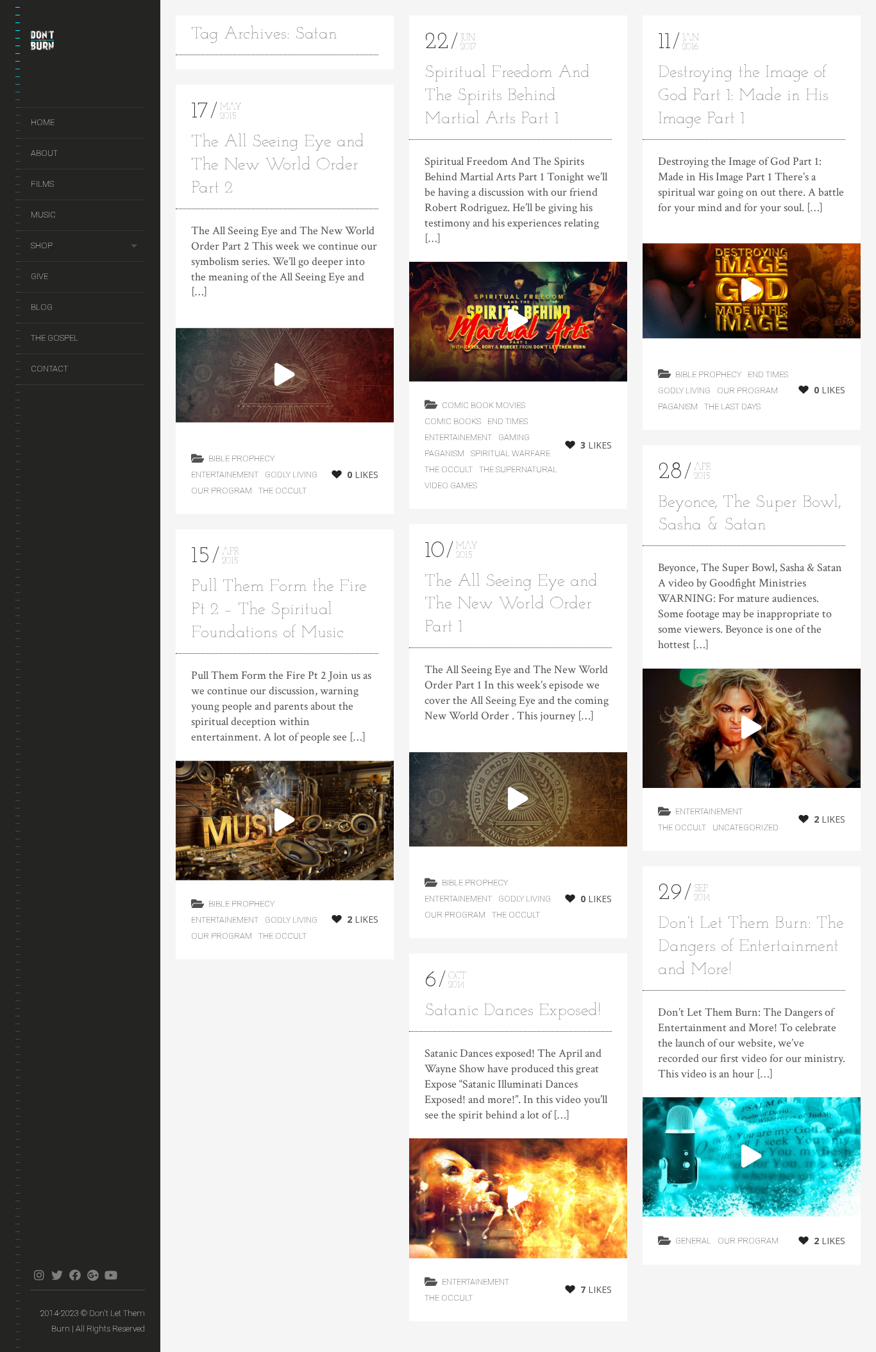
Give (39, 276)
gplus (93, 1275)
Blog (42, 307)
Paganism (444, 453)
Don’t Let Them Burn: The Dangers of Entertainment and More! (751, 947)
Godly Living (291, 474)
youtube (111, 1275)
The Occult (282, 490)
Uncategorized (745, 827)
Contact (49, 368)
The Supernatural (518, 469)
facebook (75, 1275)
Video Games (451, 485)
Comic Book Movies (483, 405)
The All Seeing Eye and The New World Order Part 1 (511, 605)
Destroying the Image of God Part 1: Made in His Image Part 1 (743, 96)
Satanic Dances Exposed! (513, 1011)
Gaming (514, 437)
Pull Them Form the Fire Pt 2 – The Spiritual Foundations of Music (279, 610)
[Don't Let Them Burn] (88, 43)
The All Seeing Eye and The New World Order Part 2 (277, 165)
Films (42, 184)
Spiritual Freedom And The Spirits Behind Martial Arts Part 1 (507, 96)
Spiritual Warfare (510, 453)
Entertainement (224, 474)
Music (43, 214)
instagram (39, 1275)
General (693, 1240)
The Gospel (54, 338)
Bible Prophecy (241, 458)
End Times (507, 421)
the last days (732, 406)
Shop (42, 245)
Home (43, 122)
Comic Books (453, 421)
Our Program (221, 490)
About (44, 153)
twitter (57, 1275)
